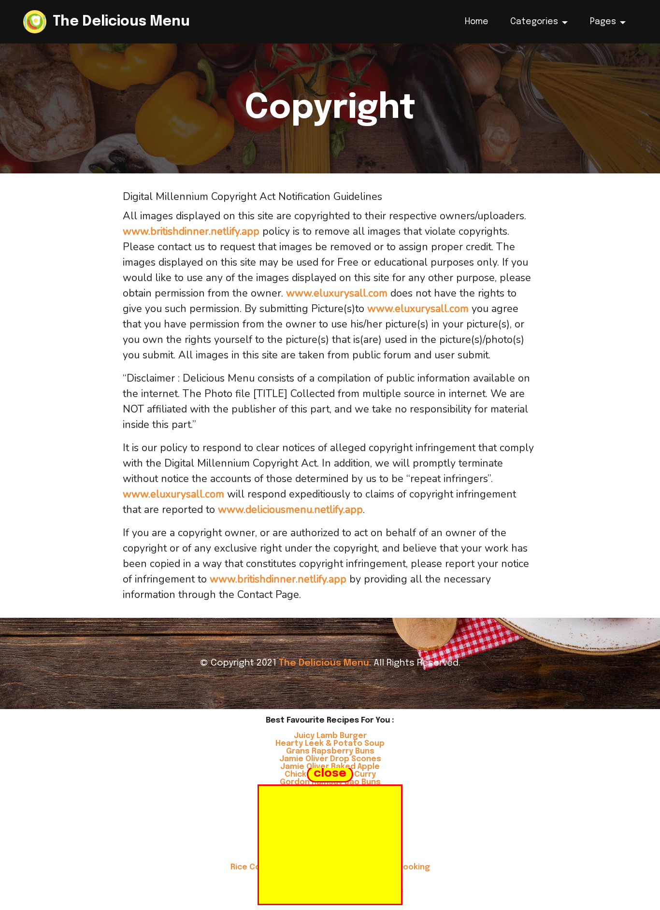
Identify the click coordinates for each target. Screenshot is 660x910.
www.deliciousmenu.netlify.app (290, 509)
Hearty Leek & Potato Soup (330, 743)
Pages (603, 21)
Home (476, 21)
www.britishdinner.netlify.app (191, 231)
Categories (534, 21)
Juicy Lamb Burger (330, 736)
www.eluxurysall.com (336, 293)
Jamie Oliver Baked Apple (330, 767)
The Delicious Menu (121, 22)
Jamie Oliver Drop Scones (330, 759)
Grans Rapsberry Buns (330, 751)
